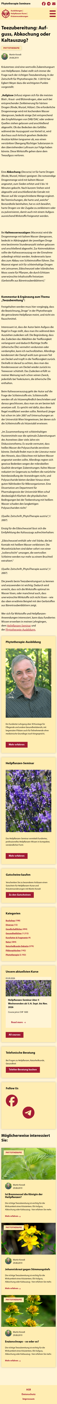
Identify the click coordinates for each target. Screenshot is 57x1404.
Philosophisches (13, 951)
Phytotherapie (11, 48)
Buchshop (10, 921)
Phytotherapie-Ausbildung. (21, 629)
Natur (8, 942)
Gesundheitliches (14, 934)
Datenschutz (28, 1394)
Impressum (28, 1399)
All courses (14, 1035)
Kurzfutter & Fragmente (17, 938)
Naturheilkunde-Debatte (17, 946)
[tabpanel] (28, 1185)
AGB (28, 1390)
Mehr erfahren (17, 745)
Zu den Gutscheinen (20, 895)
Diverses (10, 925)
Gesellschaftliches (14, 929)
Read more (17, 1022)
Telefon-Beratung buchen (23, 1070)
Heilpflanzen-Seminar (19, 625)
